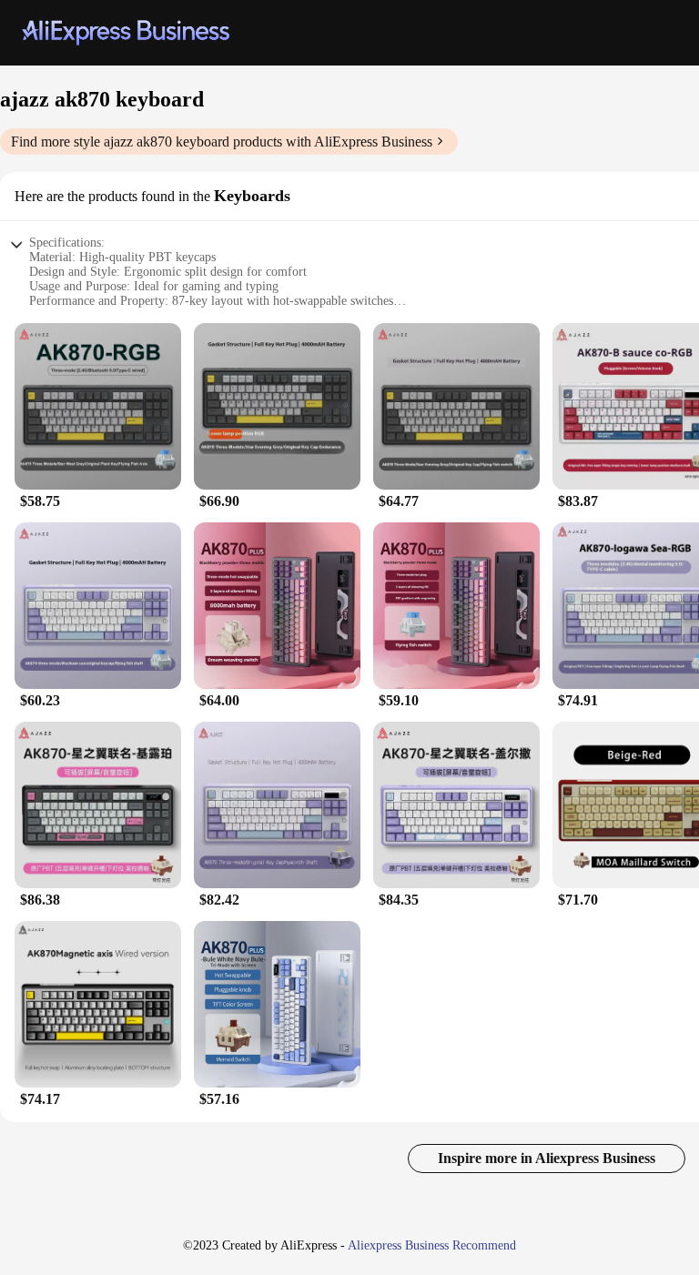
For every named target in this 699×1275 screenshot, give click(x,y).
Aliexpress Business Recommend (432, 1245)
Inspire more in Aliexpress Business (546, 1158)
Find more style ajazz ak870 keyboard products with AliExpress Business (221, 141)
